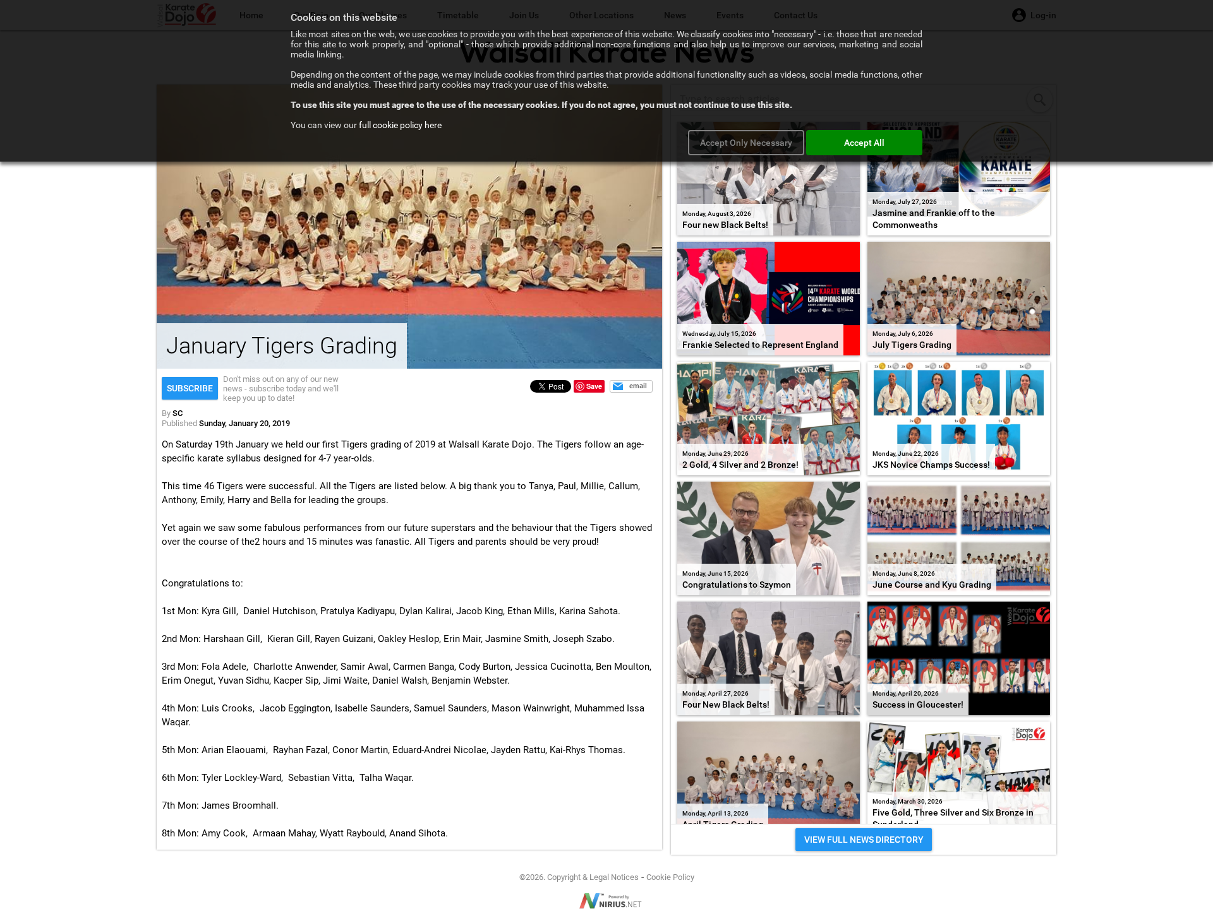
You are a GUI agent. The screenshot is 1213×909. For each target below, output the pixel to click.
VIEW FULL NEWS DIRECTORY (864, 840)
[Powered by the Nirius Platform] (606, 901)
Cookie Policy (670, 877)
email (638, 386)
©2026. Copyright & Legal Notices (579, 877)
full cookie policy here (400, 125)
